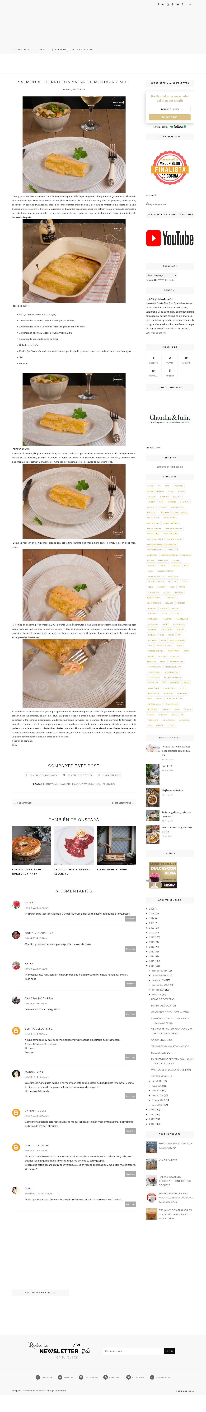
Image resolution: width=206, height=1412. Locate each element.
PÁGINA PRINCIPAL (22, 49)
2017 (151, 951)
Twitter (170, 363)
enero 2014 (158, 1104)
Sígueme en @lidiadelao (170, 466)
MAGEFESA (167, 619)
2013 (151, 1109)
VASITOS (188, 709)
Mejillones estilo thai (172, 790)
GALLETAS (166, 592)
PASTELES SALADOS (177, 640)
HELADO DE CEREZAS (162, 999)
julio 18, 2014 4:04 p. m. (36, 1003)
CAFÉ (161, 502)
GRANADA (179, 592)
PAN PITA (167, 765)
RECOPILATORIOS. (171, 672)
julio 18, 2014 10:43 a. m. (37, 907)
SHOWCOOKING (153, 693)
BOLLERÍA (151, 502)
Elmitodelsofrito (39, 1028)
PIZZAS (179, 645)
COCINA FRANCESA (154, 528)
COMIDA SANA (172, 550)
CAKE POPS (172, 502)
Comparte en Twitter (80, 775)
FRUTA (172, 587)
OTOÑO (171, 635)
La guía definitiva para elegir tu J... (72, 871)
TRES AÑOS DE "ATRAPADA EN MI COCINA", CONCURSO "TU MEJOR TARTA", (175, 1214)
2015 (151, 961)
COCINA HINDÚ (153, 534)
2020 (151, 937)
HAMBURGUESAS (154, 603)
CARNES (150, 507)
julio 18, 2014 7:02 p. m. (36, 1033)
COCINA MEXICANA (174, 539)
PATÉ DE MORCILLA (161, 1076)
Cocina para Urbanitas (36, 209)
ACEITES (150, 486)
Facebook (153, 363)
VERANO (150, 715)
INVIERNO (175, 608)
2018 (151, 946)
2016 (151, 956)
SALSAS (187, 683)
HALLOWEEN (171, 598)
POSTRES (150, 656)
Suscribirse (170, 117)
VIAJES (174, 715)
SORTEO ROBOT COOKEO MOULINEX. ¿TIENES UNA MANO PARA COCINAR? (176, 1197)
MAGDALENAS (153, 619)
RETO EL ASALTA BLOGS (172, 677)
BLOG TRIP (177, 496)
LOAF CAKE (175, 614)
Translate (169, 280)
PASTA (163, 640)
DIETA (186, 566)
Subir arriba (184, 1391)
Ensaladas (173, 582)
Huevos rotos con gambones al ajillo (177, 829)
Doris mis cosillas (39, 933)
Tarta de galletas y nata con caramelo (176, 814)
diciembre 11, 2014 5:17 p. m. (38, 1193)
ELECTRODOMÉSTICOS (155, 576)
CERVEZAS (151, 512)
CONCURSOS (152, 555)
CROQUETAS (163, 560)
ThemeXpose (39, 1390)
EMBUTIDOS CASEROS (155, 582)
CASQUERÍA (162, 507)
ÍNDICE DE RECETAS (82, 49)
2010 (151, 1123)
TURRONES (166, 709)
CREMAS (150, 560)
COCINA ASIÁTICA (170, 518)
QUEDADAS (151, 661)
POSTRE (186, 651)
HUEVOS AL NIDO (160, 1052)
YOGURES (171, 725)
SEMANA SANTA (169, 688)
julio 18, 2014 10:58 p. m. (37, 1077)
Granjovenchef (154, 598)
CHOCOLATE (164, 512)
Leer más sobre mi (156, 332)
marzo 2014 (158, 1095)
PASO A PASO (152, 640)
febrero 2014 (158, 1100)
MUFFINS (180, 630)
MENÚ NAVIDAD (50, 783)
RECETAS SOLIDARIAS (173, 667)
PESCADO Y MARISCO (83, 783)
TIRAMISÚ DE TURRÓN (112, 869)
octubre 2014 (159, 980)
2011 (151, 1119)
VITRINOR (159, 725)
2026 (151, 908)
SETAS (182, 688)
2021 (151, 932)
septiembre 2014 (160, 984)
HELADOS (169, 603)
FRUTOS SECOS (153, 592)
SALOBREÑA (175, 683)
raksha (30, 902)
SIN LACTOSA (182, 693)
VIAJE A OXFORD (168, 1160)
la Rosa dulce (36, 1110)
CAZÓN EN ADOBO (161, 1039)
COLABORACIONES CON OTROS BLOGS (161, 544)
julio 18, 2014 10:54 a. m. (37, 938)
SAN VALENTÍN (153, 688)
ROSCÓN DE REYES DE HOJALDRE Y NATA (27, 871)
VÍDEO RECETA (152, 720)
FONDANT (161, 587)
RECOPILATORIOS (153, 672)
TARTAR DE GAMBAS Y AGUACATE (170, 1046)
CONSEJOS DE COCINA (169, 555)
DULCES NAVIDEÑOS (165, 571)
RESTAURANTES (153, 677)
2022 (151, 927)
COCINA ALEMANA (180, 512)
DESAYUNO (151, 566)
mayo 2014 (157, 1085)
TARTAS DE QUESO (154, 704)
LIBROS (164, 614)
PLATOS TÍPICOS (173, 651)
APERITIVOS (178, 486)
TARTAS (159, 699)
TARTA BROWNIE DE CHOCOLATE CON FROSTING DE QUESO (175, 1181)
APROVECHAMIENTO (155, 491)
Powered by (160, 126)
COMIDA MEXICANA (155, 550)
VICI (182, 715)
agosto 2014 (158, 989)
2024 (151, 918)
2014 (151, 965)
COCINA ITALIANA (170, 534)
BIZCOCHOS (164, 496)
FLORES (150, 587)
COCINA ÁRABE (153, 518)
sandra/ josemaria (39, 998)
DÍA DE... (163, 566)
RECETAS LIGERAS (105, 783)
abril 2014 (157, 1090)
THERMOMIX (152, 709)
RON (164, 683)
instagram (153, 376)
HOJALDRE (151, 608)
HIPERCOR (181, 603)
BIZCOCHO (151, 496)
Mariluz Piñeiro (37, 1145)
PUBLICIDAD (174, 656)
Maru (29, 1188)
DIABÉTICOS (175, 566)
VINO (149, 725)
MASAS (165, 624)
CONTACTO (44, 49)
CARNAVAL (184, 502)
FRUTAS (182, 587)
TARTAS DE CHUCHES (174, 699)
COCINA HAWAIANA (174, 528)
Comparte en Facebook (43, 775)
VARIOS (177, 709)
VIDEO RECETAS (168, 720)
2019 (151, 942)
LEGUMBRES (152, 614)
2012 (151, 1114)
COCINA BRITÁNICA (170, 523)
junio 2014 (157, 1081)
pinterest (170, 376)
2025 (151, 913)
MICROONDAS (167, 630)
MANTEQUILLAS (182, 619)
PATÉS (149, 645)
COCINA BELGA (153, 523)
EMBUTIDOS (173, 576)
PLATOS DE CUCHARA (155, 651)
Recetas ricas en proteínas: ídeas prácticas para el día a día (176, 750)
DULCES (150, 571)
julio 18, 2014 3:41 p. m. (36, 968)
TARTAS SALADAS (171, 704)
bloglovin (186, 363)
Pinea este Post (112, 775)
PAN (179, 635)
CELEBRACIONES (177, 507)
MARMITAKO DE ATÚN (163, 1005)
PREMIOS (161, 656)
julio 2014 (157, 994)
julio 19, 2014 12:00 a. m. (37, 1115)
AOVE (167, 486)
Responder (130, 918)
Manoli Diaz (34, 1071)
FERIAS (184, 582)
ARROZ (170, 491)
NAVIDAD (65, 783)
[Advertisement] (103, 22)
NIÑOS (161, 635)
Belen (29, 963)
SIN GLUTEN (168, 693)
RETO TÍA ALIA (152, 683)
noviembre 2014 (160, 975)
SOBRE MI (60, 49)
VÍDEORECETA (184, 720)
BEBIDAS (181, 491)
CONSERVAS (186, 555)
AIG (159, 486)
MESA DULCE (152, 630)
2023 (151, 923)
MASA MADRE (152, 624)
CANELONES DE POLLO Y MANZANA (170, 1012)
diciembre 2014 (159, 970)
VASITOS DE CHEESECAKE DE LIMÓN (171, 1069)
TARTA (149, 699)
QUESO (163, 661)
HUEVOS (163, 608)
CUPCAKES (176, 560)
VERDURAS (163, 715)
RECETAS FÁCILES (176, 661)
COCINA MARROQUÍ (155, 539)
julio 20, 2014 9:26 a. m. (36, 1150)
